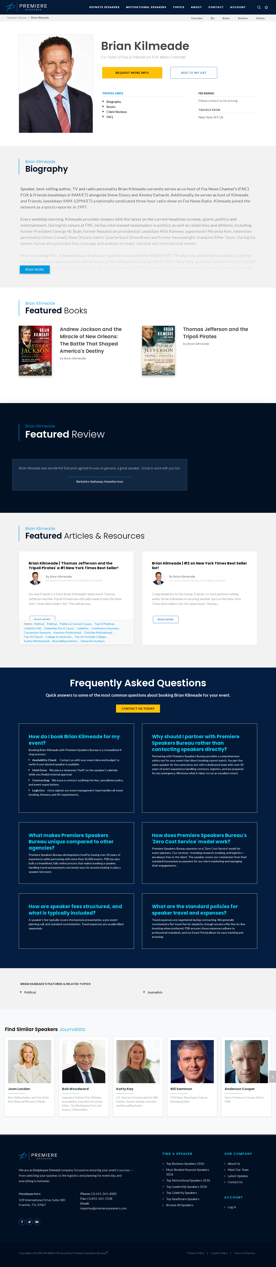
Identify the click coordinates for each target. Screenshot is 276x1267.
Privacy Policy (195, 1253)
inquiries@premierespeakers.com (103, 1208)
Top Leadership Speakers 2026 (186, 1186)
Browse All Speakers (179, 1205)
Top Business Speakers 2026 (185, 1163)
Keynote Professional (67, 632)
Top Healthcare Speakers (182, 1199)
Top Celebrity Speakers (181, 1192)
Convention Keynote (37, 632)
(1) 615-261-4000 (103, 1193)
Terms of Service (244, 1253)
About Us (234, 1163)
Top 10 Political (104, 624)
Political (39, 624)
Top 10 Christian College (90, 636)
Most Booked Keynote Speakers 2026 (187, 1172)
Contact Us (235, 1182)
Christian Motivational (98, 632)
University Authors (93, 641)
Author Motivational (36, 641)
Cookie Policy (219, 1253)
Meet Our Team (238, 1169)
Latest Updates (238, 1176)
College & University (59, 636)
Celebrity (82, 628)
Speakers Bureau (17, 17)
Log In (232, 1207)
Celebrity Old (32, 628)
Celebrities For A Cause (59, 628)
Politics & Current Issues (76, 624)
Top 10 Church (33, 636)
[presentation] (272, 1077)
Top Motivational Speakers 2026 (188, 1180)
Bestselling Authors (65, 641)
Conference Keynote (105, 628)
